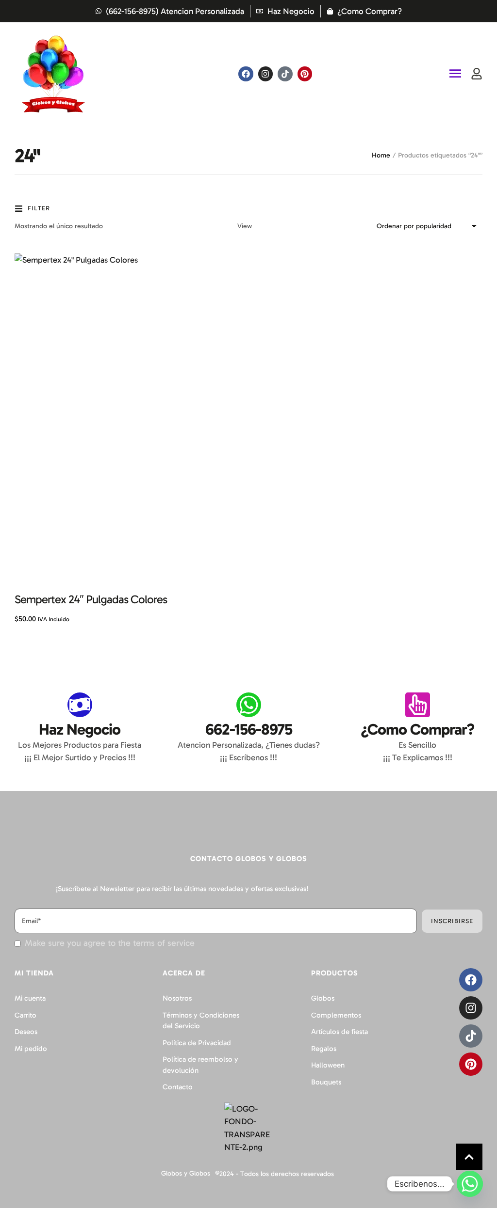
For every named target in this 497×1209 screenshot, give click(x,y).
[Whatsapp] (470, 1184)
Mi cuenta (30, 998)
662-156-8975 (248, 729)
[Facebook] (245, 73)
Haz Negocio (79, 729)
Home (381, 155)
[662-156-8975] (248, 704)
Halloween (328, 1065)
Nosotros (177, 998)
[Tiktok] (285, 73)
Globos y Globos (185, 1173)
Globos (322, 998)
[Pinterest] (305, 73)
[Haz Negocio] (79, 704)
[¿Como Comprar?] (417, 704)
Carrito (25, 1015)
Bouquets (326, 1082)
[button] (469, 1157)
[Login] (476, 73)
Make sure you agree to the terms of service (110, 943)
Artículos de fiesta (339, 1031)
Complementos (336, 1015)
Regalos (323, 1048)
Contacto (178, 1087)
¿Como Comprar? (417, 729)
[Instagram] (265, 73)
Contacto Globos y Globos (248, 858)
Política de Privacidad (197, 1042)
